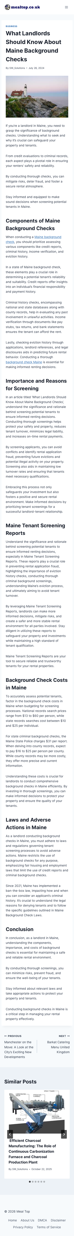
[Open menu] (66, 7)
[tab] (30, 1182)
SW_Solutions (17, 68)
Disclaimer (58, 1220)
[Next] (64, 1134)
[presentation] (37, 1112)
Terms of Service (49, 1227)
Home (12, 1220)
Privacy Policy (23, 1227)
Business (11, 26)
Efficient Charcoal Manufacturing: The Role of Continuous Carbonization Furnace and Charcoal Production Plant (32, 1151)
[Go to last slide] (10, 1134)
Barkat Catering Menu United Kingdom (58, 1044)
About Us (27, 1220)
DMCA (42, 1220)
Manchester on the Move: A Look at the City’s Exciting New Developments (18, 1047)
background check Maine (24, 362)
